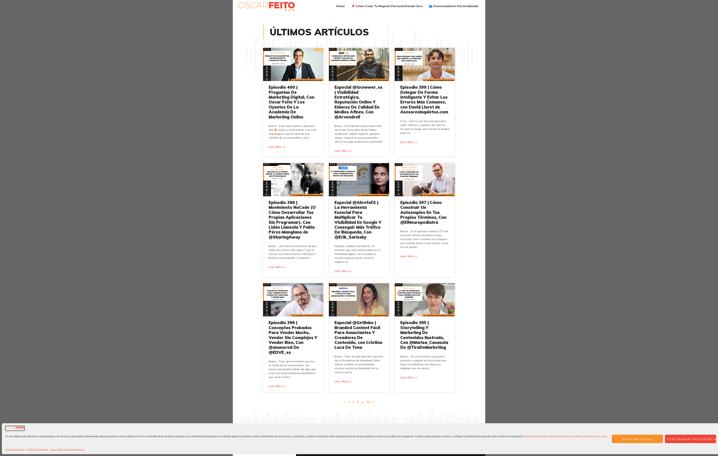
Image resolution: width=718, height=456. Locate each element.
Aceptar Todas (637, 439)
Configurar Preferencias (691, 439)
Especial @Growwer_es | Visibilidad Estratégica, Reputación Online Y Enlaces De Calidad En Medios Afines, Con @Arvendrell (359, 102)
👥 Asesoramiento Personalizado (453, 6)
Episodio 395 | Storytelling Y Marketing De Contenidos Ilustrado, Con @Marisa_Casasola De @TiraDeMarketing (424, 335)
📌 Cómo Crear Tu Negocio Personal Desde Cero (387, 6)
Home (340, 6)
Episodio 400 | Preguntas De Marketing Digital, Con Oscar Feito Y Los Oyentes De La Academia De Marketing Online (291, 102)
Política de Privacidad (37, 449)
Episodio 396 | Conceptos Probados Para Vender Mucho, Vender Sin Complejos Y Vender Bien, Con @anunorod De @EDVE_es (293, 337)
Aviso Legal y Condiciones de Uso (67, 449)
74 (368, 402)
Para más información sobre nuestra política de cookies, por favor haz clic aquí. (566, 436)
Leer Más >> (277, 147)
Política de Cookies (15, 449)
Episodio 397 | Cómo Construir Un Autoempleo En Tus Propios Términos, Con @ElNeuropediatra (423, 212)
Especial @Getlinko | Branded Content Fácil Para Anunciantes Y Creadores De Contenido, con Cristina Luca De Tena (358, 335)
